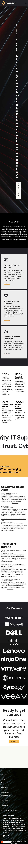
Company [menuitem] (4, 774)
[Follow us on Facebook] (10, 836)
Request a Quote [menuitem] (5, 803)
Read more (15, 503)
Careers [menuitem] (3, 779)
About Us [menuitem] (3, 777)
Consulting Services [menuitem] (5, 795)
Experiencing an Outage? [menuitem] (9, 810)
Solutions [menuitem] (4, 787)
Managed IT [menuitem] (4, 790)
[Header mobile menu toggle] (26, 3)
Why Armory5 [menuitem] (4, 782)
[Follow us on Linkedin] (5, 836)
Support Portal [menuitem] (4, 805)
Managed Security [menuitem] (5, 792)
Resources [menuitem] (5, 800)
